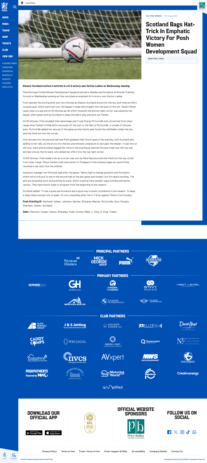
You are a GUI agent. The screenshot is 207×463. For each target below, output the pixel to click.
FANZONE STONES (9, 63)
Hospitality (7, 75)
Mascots (6, 79)
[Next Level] (188, 285)
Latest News (30, 3)
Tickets (6, 43)
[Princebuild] (37, 285)
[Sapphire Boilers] (37, 357)
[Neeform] (188, 341)
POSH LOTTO (7, 86)
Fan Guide (6, 83)
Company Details (158, 451)
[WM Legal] (75, 341)
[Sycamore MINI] (150, 301)
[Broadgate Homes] (75, 373)
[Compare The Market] (112, 285)
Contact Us (177, 451)
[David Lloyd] (188, 325)
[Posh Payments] (37, 373)
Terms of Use (68, 451)
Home (22, 2)
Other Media (183, 459)
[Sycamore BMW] (112, 301)
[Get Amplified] (112, 387)
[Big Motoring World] (112, 373)
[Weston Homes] (71, 261)
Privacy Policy (49, 451)
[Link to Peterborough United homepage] (5, 7)
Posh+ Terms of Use (89, 451)
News (5, 17)
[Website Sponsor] (202, 6)
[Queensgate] (150, 341)
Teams (6, 30)
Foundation (7, 67)
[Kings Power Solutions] (153, 261)
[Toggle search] (15, 7)
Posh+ (5, 24)
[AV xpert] (112, 357)
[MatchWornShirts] (150, 357)
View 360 (7, 56)
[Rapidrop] (150, 373)
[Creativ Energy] (188, 373)
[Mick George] (99, 261)
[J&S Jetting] (75, 325)
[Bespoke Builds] (75, 301)
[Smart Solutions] (150, 285)
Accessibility (138, 451)
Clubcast (201, 459)
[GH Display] (75, 285)
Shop (5, 37)
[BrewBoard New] (188, 357)
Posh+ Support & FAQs (115, 451)
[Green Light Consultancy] (112, 341)
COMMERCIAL (7, 71)
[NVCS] (75, 357)
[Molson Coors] (112, 325)
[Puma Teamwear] (126, 261)
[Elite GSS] (150, 325)
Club (5, 49)
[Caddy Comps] (37, 341)
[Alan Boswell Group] (37, 325)
